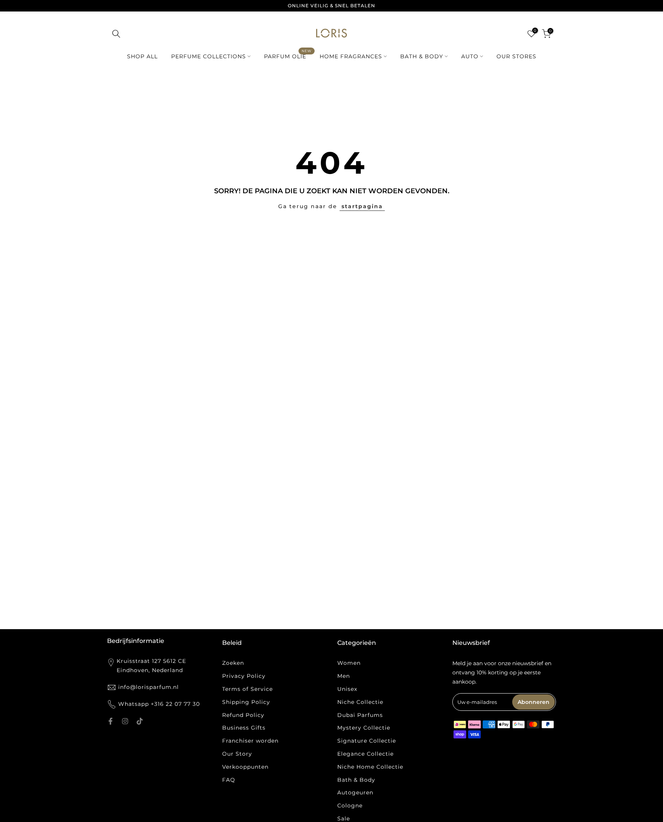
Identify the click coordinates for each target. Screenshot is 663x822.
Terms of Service (247, 689)
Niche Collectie (360, 702)
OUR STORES (516, 56)
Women (349, 662)
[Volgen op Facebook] (110, 721)
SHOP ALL (142, 56)
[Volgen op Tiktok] (139, 721)
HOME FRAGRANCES (351, 56)
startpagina (362, 206)
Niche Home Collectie (370, 766)
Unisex (347, 689)
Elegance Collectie (365, 753)
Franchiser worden (250, 740)
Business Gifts (244, 727)
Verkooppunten (245, 766)
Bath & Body (356, 779)
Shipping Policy (246, 702)
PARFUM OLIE (288, 56)
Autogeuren (355, 792)
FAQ (228, 779)
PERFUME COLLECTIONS (208, 56)
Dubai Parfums (360, 715)
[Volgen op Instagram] (125, 721)
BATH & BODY (421, 56)
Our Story (237, 753)
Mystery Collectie (363, 727)
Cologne (350, 805)
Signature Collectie (366, 740)
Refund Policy (243, 715)
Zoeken (233, 662)
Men (343, 675)
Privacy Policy (244, 675)
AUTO (469, 56)
